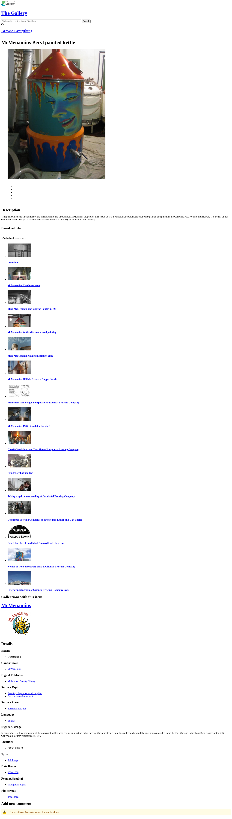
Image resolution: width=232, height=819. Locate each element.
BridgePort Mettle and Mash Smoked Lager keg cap (36, 543)
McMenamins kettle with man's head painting (32, 332)
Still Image (13, 760)
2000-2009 (13, 772)
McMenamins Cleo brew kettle (24, 285)
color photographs (17, 784)
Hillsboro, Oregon (17, 708)
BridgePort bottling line (20, 473)
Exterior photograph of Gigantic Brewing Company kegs (38, 590)
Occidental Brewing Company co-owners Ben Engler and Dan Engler (45, 519)
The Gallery (14, 13)
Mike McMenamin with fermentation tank (30, 355)
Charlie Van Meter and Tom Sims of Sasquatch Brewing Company (43, 449)
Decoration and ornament (20, 696)
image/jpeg (13, 797)
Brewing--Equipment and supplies (25, 693)
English (11, 720)
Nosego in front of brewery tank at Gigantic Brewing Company (41, 566)
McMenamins (16, 605)
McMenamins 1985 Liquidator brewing (29, 426)
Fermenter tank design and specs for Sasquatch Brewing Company (43, 402)
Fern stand (13, 262)
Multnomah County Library (21, 681)
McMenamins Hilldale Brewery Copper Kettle (32, 379)
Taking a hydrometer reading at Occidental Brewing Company (41, 496)
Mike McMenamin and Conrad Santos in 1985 (32, 309)
